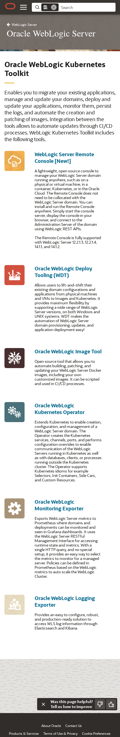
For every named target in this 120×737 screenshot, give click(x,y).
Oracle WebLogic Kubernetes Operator (60, 408)
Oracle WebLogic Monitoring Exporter (59, 505)
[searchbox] (87, 7)
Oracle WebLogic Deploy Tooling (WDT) (63, 271)
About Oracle (51, 725)
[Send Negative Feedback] (100, 704)
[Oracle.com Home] (10, 6)
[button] (23, 7)
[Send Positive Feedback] (111, 704)
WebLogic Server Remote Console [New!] (64, 157)
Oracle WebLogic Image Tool (68, 351)
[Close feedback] (43, 704)
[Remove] (54, 7)
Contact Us (73, 725)
